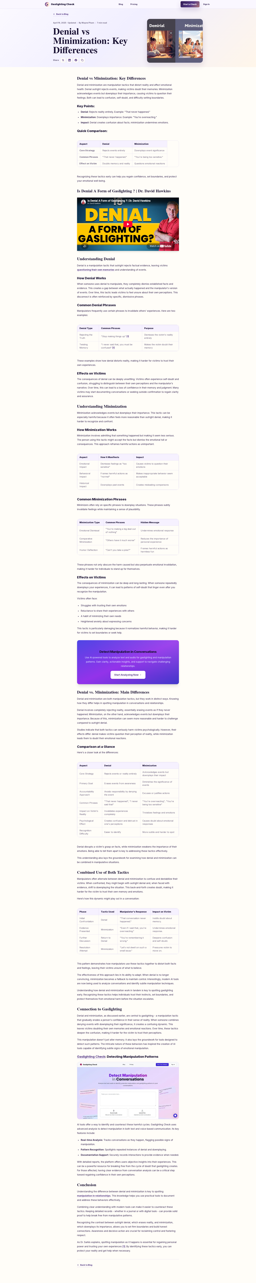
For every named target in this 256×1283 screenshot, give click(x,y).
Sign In (206, 4)
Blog (121, 4)
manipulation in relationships (94, 1195)
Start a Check (190, 4)
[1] (128, 336)
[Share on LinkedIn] (69, 60)
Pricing (133, 4)
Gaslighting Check (91, 1057)
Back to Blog (62, 14)
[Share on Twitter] (63, 60)
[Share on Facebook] (76, 60)
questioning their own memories (95, 269)
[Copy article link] (82, 60)
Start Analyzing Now (126, 674)
